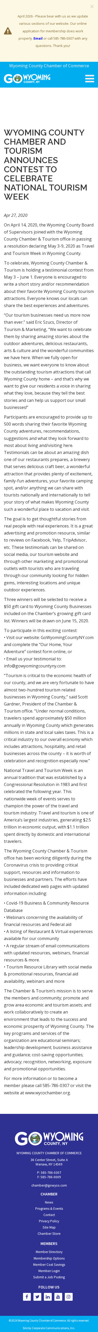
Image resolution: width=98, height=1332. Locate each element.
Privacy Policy (49, 1221)
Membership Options (49, 1258)
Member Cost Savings (49, 1264)
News (49, 1202)
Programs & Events (49, 1208)
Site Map (49, 1227)
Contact (49, 1215)
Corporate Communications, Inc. (53, 1328)
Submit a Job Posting (49, 1277)
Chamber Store (49, 1233)
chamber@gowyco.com (49, 1185)
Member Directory (49, 1252)
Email (38, 38)
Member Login (49, 1271)
